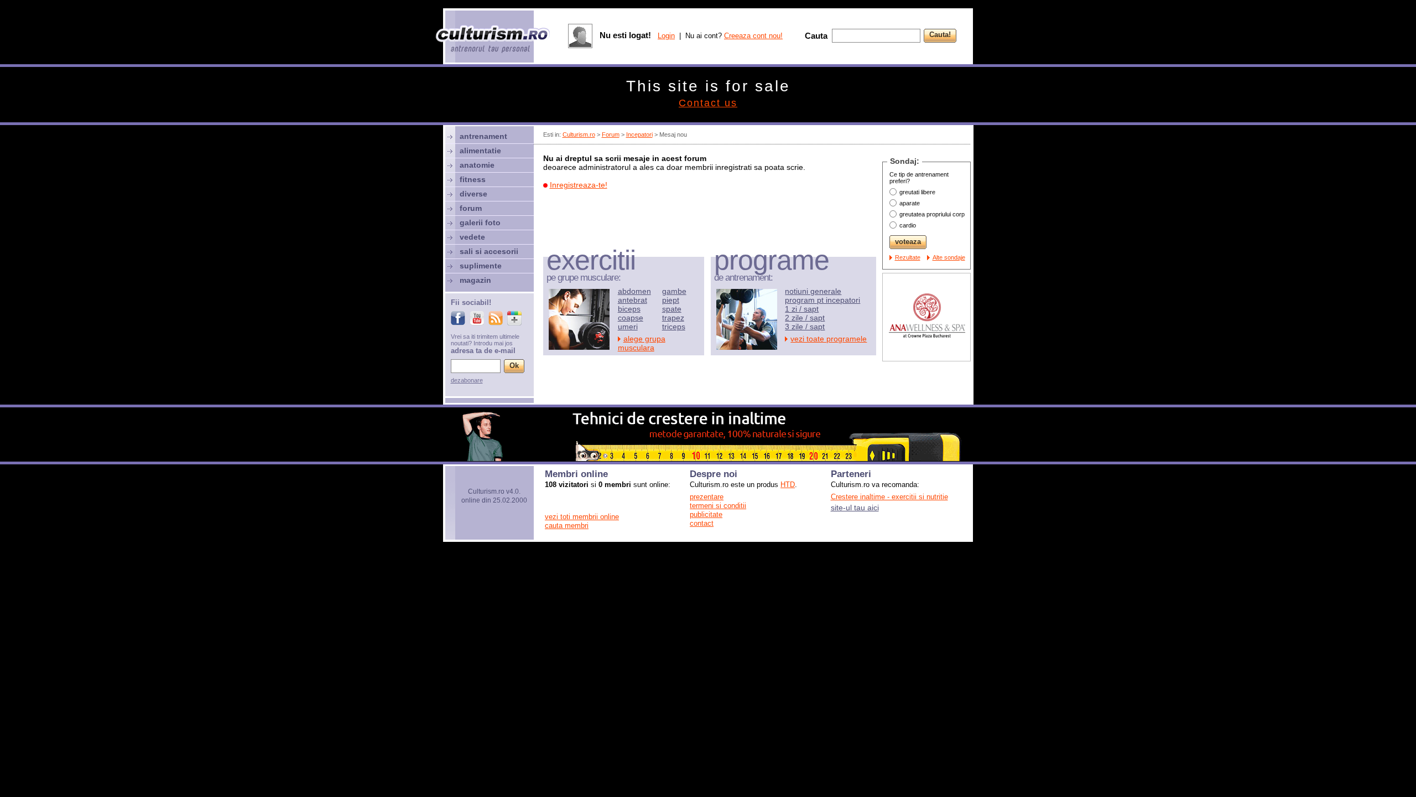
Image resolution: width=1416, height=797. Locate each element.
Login (666, 36)
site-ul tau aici (855, 507)
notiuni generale (813, 291)
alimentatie (480, 150)
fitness (473, 179)
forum (471, 208)
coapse (630, 317)
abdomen (634, 291)
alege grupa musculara (641, 343)
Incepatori (639, 134)
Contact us (708, 102)
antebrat (632, 300)
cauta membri (567, 525)
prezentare (706, 497)
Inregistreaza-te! (578, 184)
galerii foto (480, 222)
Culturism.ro (579, 134)
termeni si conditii (718, 505)
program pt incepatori (822, 300)
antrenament (483, 136)
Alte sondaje (949, 257)
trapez (673, 317)
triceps (673, 326)
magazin (475, 280)
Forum (611, 134)
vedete (472, 236)
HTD (787, 484)
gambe (674, 291)
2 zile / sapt (805, 317)
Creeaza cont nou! (753, 36)
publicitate (706, 514)
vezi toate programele (828, 338)
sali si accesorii (489, 251)
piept (670, 300)
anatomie (477, 165)
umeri (628, 326)
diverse (473, 193)
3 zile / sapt (805, 326)
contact (702, 523)
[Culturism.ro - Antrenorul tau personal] (493, 40)
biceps (629, 308)
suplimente (481, 265)
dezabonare (467, 380)
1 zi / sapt (802, 308)
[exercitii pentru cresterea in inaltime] (708, 458)
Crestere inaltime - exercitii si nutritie (889, 497)
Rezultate (907, 257)
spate (671, 308)
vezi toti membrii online (582, 517)
